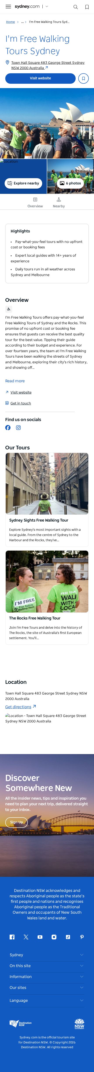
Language (19, 1001)
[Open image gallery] (47, 123)
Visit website (40, 78)
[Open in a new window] (47, 484)
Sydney (16, 955)
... (22, 22)
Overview (35, 206)
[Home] (27, 7)
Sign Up (16, 822)
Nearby (59, 206)
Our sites (18, 988)
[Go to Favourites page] (86, 6)
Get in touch (20, 403)
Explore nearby (26, 183)
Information (21, 977)
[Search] (75, 8)
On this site (20, 966)
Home (10, 22)
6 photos (73, 183)
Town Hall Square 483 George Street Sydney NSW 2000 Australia (48, 65)
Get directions (18, 707)
